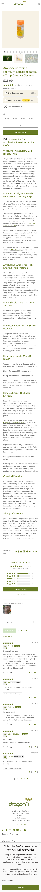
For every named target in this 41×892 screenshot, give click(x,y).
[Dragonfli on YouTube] (30, 551)
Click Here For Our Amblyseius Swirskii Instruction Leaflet (19, 142)
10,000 (6, 118)
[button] (8, 85)
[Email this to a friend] (36, 551)
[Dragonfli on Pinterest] (14, 830)
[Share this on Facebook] (18, 551)
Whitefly (13, 250)
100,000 (31, 118)
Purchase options (9, 89)
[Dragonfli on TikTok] (33, 551)
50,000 (22, 118)
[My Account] (2, 3)
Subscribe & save (18, 100)
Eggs (19, 250)
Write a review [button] (20, 589)
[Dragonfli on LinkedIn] (16, 551)
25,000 (14, 118)
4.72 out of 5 (26, 566)
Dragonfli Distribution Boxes (14, 423)
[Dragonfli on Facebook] (6, 830)
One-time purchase (15, 93)
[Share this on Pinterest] (27, 551)
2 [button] (17, 779)
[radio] (6, 93)
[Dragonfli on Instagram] (24, 551)
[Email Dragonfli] (25, 830)
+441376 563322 (20, 825)
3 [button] (21, 779)
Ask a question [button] (20, 595)
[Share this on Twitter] (21, 551)
